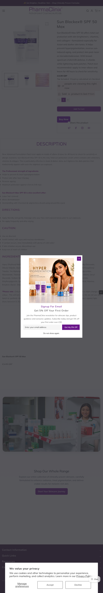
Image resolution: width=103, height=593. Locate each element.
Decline (78, 584)
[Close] (79, 259)
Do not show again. (51, 333)
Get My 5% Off (71, 327)
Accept (50, 584)
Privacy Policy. (84, 576)
